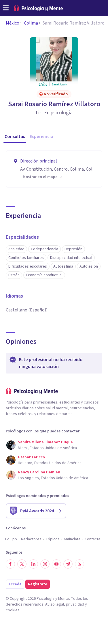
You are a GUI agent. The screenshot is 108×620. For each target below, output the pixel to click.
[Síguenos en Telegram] (68, 564)
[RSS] (79, 564)
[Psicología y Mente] (38, 8)
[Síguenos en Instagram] (45, 564)
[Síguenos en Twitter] (21, 564)
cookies (13, 610)
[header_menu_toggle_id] (6, 8)
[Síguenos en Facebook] (10, 564)
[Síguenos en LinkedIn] (33, 564)
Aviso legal (54, 604)
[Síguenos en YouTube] (56, 564)
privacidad (75, 604)
